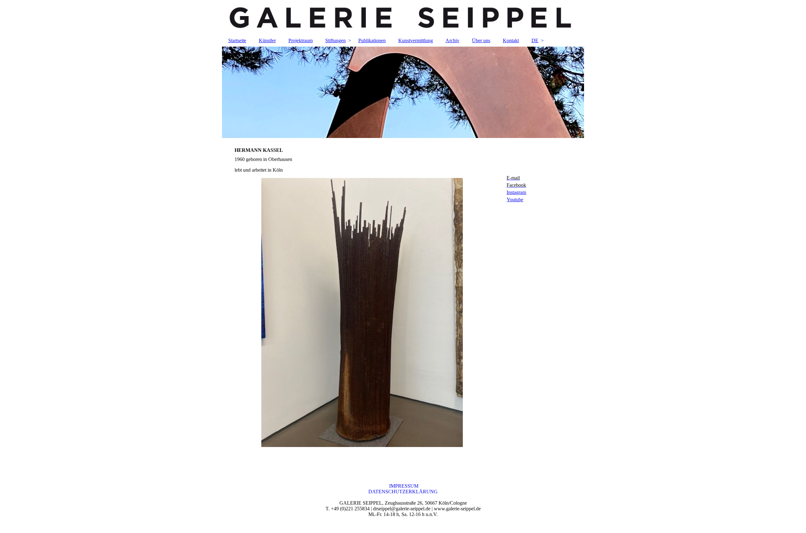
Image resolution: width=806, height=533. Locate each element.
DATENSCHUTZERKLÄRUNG (403, 491)
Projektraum (300, 40)
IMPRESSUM (403, 486)
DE (534, 40)
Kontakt (511, 40)
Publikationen (372, 40)
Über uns (481, 40)
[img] (403, 17)
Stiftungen (335, 40)
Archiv (452, 40)
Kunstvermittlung (415, 40)
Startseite (237, 40)
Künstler (267, 40)
